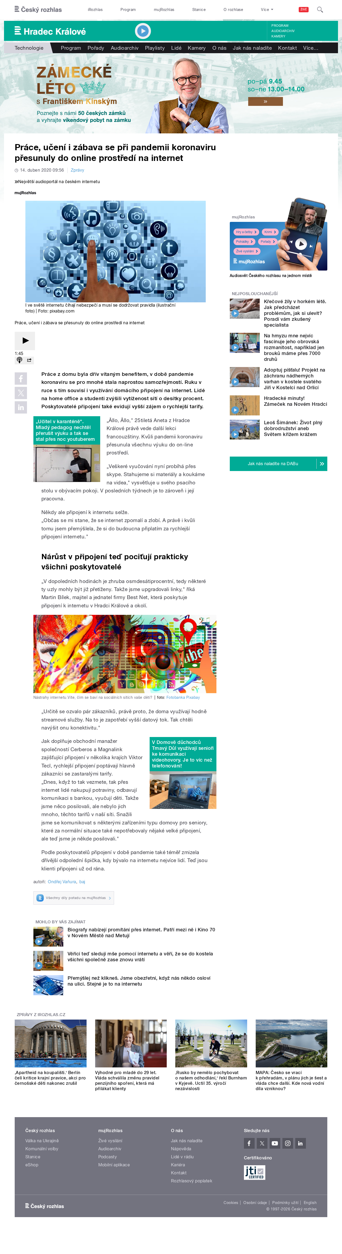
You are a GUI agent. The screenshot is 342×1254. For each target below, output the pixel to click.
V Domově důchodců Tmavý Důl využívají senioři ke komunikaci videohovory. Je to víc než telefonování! (183, 754)
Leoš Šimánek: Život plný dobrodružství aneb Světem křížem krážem (293, 428)
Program (128, 9)
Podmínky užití (285, 1203)
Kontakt (287, 48)
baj (82, 881)
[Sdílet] (29, 360)
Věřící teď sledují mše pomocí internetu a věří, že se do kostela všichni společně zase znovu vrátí (140, 956)
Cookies (231, 1203)
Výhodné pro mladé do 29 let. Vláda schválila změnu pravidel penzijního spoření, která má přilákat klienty (127, 1080)
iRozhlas (95, 9)
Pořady (96, 48)
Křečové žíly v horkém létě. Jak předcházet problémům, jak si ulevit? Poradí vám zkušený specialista (295, 313)
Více (310, 48)
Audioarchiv (282, 31)
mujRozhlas (164, 9)
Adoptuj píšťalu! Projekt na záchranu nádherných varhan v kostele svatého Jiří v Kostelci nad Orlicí (294, 378)
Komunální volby (41, 1148)
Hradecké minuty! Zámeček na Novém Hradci (295, 401)
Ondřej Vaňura (62, 881)
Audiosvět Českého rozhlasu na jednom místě (271, 275)
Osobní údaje (255, 1203)
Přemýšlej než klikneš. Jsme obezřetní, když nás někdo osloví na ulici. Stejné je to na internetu (139, 981)
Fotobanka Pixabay (183, 697)
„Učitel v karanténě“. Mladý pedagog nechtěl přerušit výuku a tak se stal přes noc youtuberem (65, 430)
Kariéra (178, 1164)
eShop (31, 1164)
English (310, 1203)
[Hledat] (320, 9)
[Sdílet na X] (21, 393)
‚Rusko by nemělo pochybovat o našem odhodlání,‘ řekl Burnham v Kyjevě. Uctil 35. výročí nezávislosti (211, 1080)
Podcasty (107, 1156)
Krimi (268, 232)
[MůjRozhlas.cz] (25, 193)
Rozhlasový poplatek (191, 1180)
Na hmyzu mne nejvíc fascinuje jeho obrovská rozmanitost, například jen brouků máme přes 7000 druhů (294, 347)
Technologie (29, 48)
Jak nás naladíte (252, 48)
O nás (219, 48)
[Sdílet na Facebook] (21, 378)
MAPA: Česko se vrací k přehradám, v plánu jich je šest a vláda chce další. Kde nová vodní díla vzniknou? (291, 1080)
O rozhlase (233, 9)
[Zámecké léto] (171, 93)
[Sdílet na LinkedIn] (21, 407)
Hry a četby (244, 232)
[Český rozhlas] (38, 9)
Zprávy (77, 170)
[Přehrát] (25, 341)
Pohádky (242, 242)
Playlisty (155, 48)
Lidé (176, 48)
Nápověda (181, 1148)
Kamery (278, 36)
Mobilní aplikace (114, 1164)
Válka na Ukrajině (42, 1140)
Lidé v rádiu (182, 1156)
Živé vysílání (245, 251)
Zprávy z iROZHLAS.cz (41, 1014)
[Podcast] (19, 360)
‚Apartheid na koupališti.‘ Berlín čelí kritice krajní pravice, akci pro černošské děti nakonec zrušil (50, 1078)
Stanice (199, 9)
